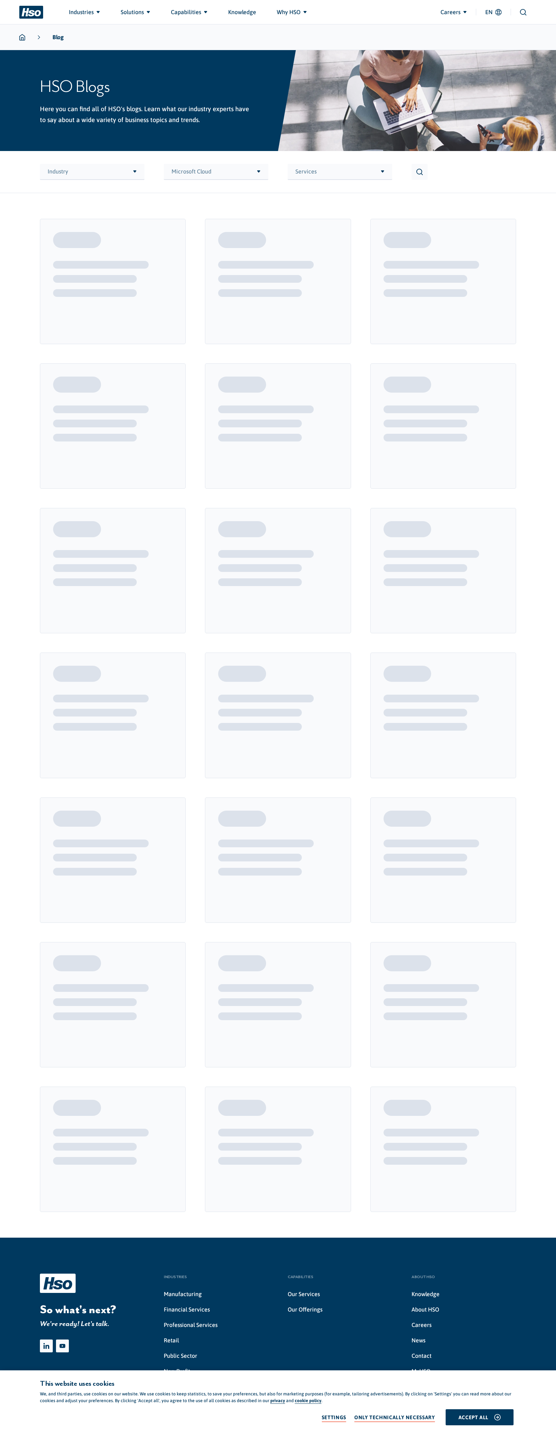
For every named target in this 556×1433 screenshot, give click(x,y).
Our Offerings (305, 1309)
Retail (171, 1340)
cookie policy (308, 1400)
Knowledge (426, 1294)
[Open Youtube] (62, 1346)
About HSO (425, 1309)
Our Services (304, 1294)
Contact (421, 1355)
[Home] (31, 12)
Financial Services (187, 1309)
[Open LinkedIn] (46, 1346)
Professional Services (191, 1325)
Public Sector (180, 1355)
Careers (421, 1325)
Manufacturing (183, 1294)
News (418, 1340)
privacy (277, 1400)
